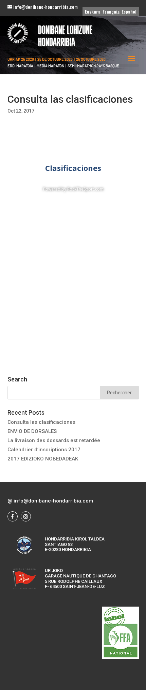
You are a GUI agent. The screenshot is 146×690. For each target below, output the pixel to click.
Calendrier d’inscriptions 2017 (43, 450)
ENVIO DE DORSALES (32, 431)
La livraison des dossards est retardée (53, 440)
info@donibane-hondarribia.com (53, 501)
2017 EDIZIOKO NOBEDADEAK (42, 459)
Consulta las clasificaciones (41, 422)
